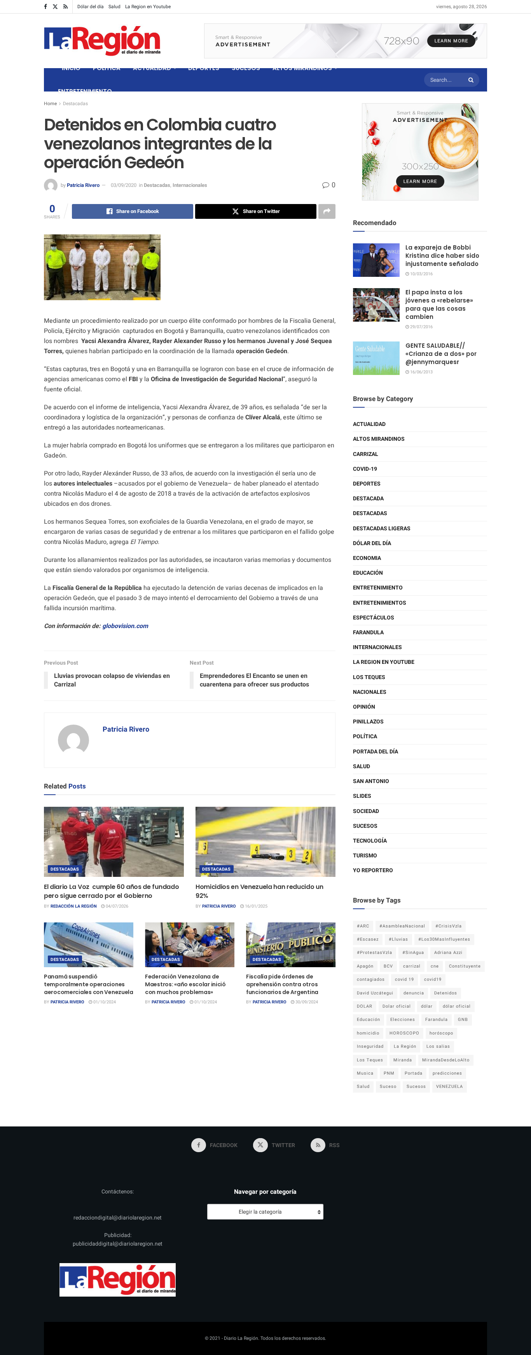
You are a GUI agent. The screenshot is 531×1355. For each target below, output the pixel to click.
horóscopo (441, 1033)
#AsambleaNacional (402, 926)
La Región (405, 1046)
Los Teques (369, 677)
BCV (388, 966)
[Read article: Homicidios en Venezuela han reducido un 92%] (265, 842)
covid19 (433, 979)
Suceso (388, 1086)
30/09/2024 (306, 1002)
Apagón (365, 966)
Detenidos (445, 993)
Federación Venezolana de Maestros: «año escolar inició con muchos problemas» (185, 984)
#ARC (363, 926)
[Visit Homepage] (102, 41)
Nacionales (369, 692)
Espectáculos (373, 618)
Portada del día (375, 752)
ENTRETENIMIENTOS (379, 603)
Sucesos (365, 826)
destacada (368, 498)
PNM (389, 1073)
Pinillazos (368, 722)
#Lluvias (398, 939)
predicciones (447, 1073)
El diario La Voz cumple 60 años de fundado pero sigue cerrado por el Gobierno (111, 891)
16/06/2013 (421, 372)
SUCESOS (246, 68)
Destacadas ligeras (381, 528)
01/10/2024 (104, 1002)
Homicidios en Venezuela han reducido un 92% (259, 891)
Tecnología (370, 841)
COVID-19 (365, 469)
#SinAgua (413, 952)
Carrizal (365, 454)
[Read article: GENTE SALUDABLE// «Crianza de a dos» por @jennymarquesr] (376, 358)
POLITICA (107, 68)
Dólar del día (90, 6)
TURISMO (365, 856)
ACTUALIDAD (152, 68)
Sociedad (366, 811)
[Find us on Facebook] (45, 7)
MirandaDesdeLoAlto (446, 1060)
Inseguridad (370, 1046)
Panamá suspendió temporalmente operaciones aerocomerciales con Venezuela (88, 984)
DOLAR (364, 1006)
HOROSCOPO (404, 1033)
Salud (114, 6)
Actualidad (369, 424)
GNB (463, 1019)
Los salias (438, 1046)
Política (365, 736)
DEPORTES (203, 68)
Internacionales (190, 185)
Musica (365, 1073)
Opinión (364, 707)
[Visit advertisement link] (345, 40)
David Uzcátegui (375, 993)
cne (435, 966)
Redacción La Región (74, 906)
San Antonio (371, 781)
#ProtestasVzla (374, 952)
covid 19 (404, 979)
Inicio (71, 68)
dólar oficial (457, 1006)
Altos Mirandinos (379, 439)
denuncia (413, 993)
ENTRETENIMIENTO (85, 91)
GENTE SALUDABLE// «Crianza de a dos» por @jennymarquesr (441, 353)
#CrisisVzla (448, 926)
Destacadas (75, 103)
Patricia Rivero (83, 185)
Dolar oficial (397, 1006)
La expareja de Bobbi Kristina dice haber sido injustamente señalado (442, 255)
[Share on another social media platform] (326, 211)
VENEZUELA (449, 1086)
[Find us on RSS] (65, 7)
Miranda (402, 1060)
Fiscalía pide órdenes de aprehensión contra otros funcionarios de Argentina (282, 984)
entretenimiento (378, 588)
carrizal (412, 966)
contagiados (371, 979)
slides (362, 796)
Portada (414, 1073)
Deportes (367, 484)
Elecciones (402, 1019)
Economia (367, 558)
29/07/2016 (421, 327)
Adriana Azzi (448, 952)
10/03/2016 (421, 274)
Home (50, 103)
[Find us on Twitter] (55, 7)
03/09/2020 (123, 185)
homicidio (368, 1033)
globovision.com (124, 626)
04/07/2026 (116, 906)
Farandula (368, 632)
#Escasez (368, 939)
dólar (427, 1006)
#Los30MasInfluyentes (444, 939)
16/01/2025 (255, 906)
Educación (368, 573)
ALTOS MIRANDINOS (302, 68)
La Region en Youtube (148, 6)
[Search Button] (472, 80)
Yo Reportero (373, 870)
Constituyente (465, 966)
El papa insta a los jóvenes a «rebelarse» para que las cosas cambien (439, 304)
